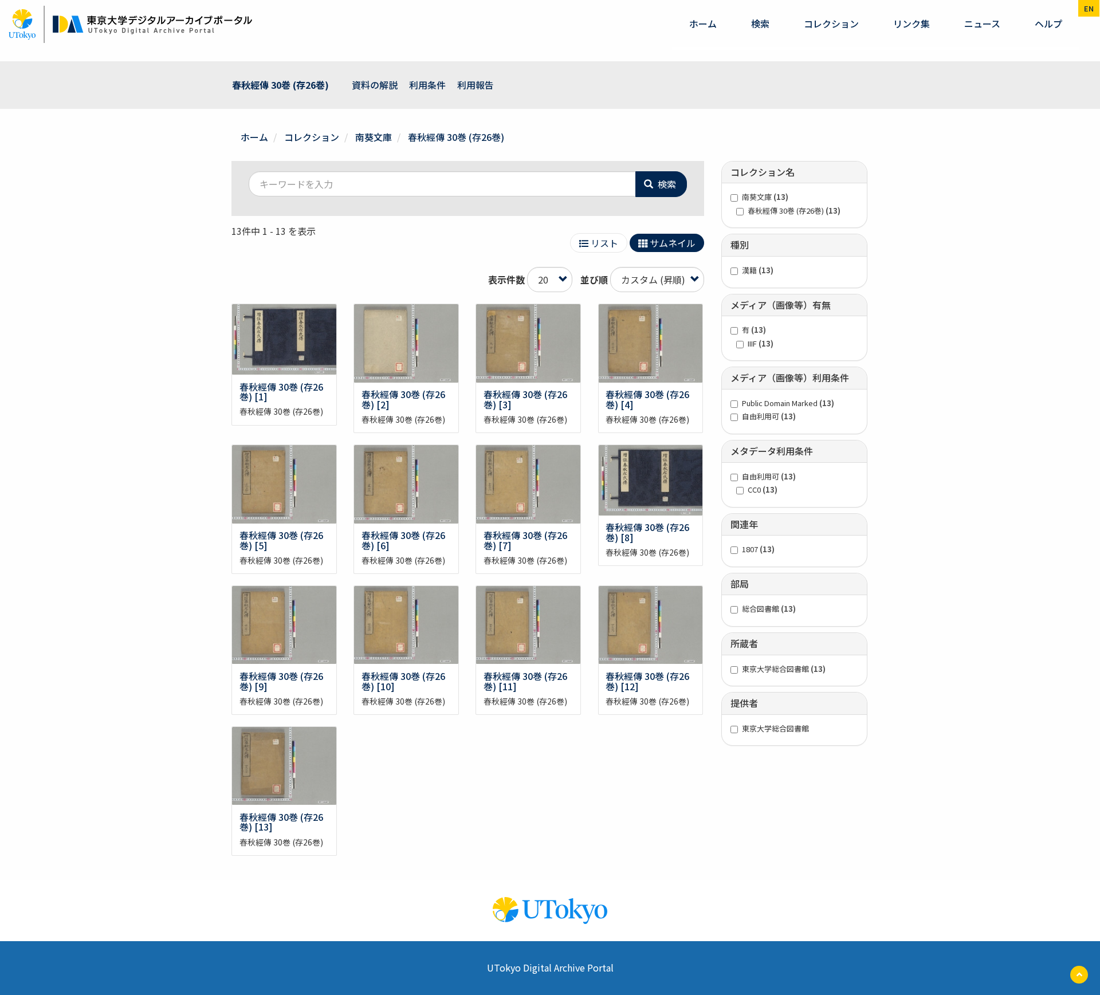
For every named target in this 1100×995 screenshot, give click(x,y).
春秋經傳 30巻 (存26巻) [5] (281, 540)
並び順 (594, 279)
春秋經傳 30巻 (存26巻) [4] (647, 399)
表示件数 (506, 279)
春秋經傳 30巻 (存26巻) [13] (281, 822)
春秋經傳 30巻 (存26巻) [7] (525, 540)
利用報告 (475, 85)
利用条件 (427, 85)
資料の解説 (375, 85)
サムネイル (671, 243)
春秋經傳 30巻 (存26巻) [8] (647, 532)
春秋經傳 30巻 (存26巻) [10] (403, 681)
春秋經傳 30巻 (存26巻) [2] (403, 399)
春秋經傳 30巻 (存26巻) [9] (281, 681)
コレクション (831, 23)
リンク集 (911, 23)
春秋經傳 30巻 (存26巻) (280, 85)
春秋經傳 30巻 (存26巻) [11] (525, 681)
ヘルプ (1048, 23)
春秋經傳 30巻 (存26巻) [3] (525, 399)
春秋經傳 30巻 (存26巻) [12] (647, 681)
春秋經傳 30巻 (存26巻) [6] (403, 540)
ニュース (982, 23)
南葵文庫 (373, 137)
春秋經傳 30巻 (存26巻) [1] (281, 392)
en (1089, 8)
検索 (760, 23)
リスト (603, 243)
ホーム (703, 23)
